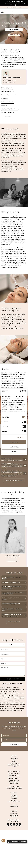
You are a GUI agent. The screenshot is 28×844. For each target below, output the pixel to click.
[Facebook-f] (14, 824)
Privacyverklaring (14, 763)
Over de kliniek (14, 758)
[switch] (24, 422)
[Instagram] (11, 824)
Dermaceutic (14, 797)
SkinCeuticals (14, 795)
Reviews (14, 761)
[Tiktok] (17, 824)
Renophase (14, 798)
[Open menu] (12, 11)
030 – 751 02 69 (14, 821)
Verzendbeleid (14, 806)
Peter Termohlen (12, 555)
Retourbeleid (14, 805)
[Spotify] (20, 824)
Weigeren (14, 451)
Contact (14, 766)
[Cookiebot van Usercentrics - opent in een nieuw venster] (20, 391)
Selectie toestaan (14, 446)
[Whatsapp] (8, 824)
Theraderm (14, 800)
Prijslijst (14, 760)
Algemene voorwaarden (14, 765)
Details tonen (19, 437)
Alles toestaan (14, 442)
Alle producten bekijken (14, 802)
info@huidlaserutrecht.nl (14, 820)
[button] (6, 561)
